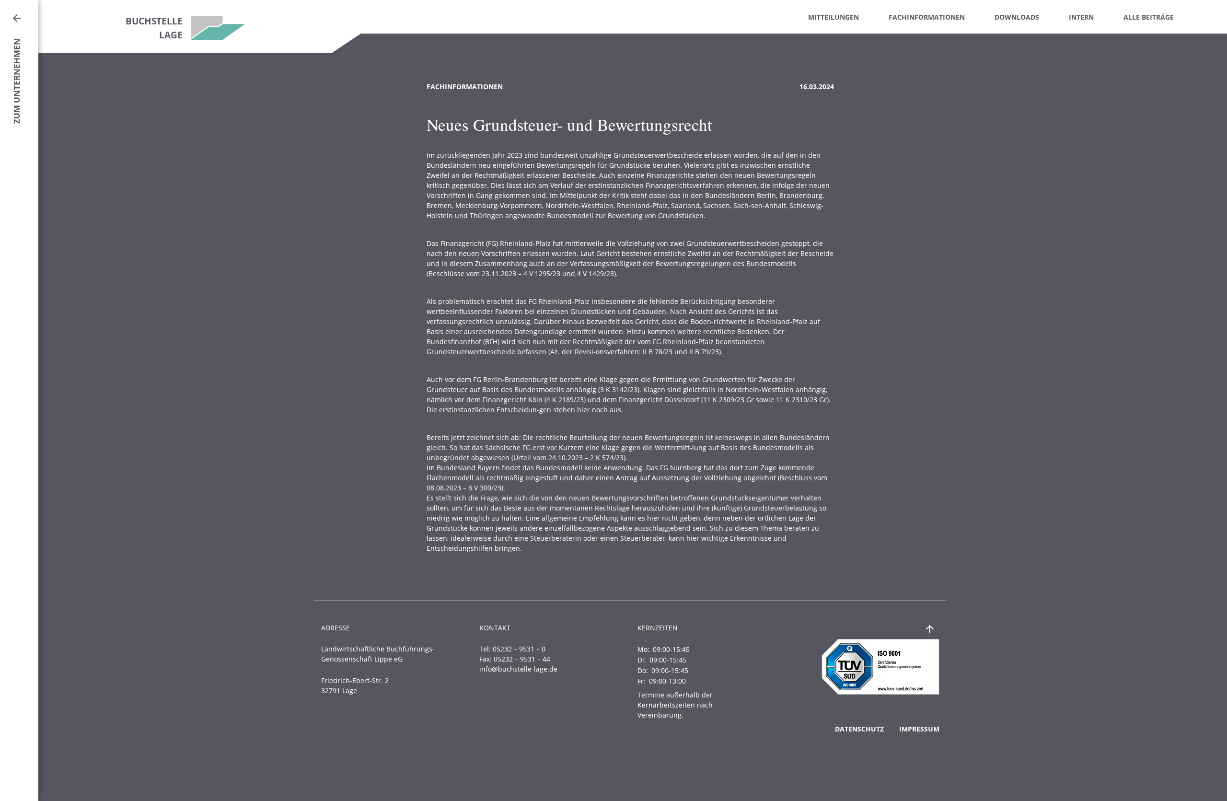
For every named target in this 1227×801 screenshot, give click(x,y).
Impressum (919, 728)
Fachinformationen (927, 17)
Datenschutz (859, 728)
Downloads (1017, 17)
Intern (1081, 17)
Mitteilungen (833, 17)
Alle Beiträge (1148, 17)
